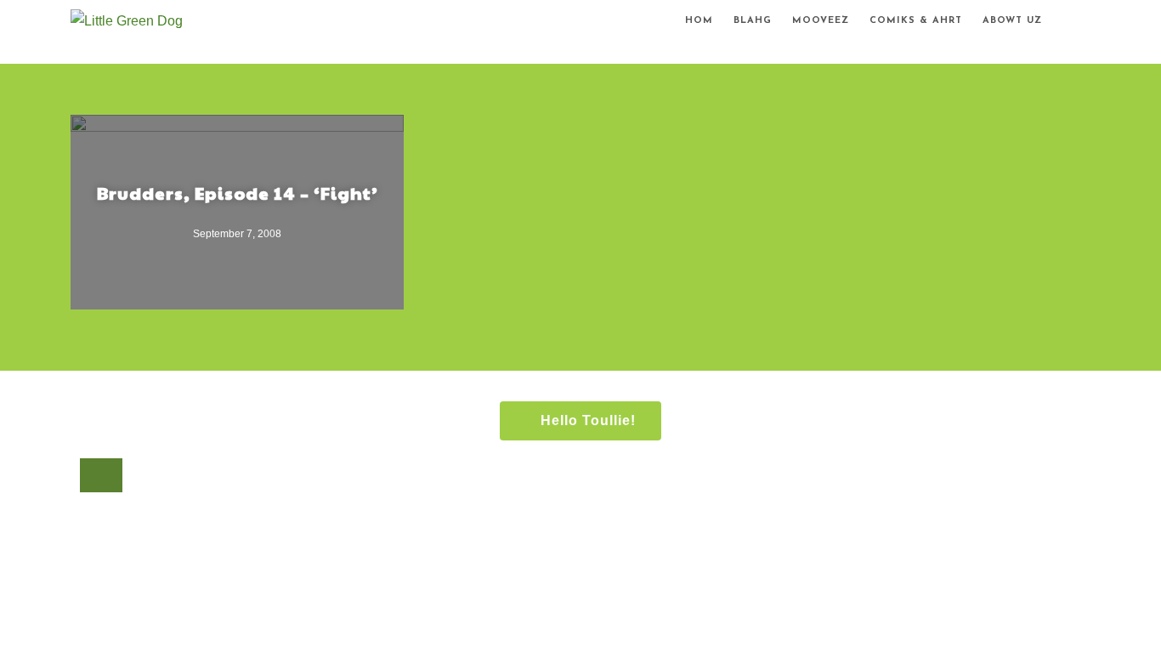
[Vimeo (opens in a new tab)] (1092, 24)
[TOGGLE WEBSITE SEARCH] (1066, 21)
